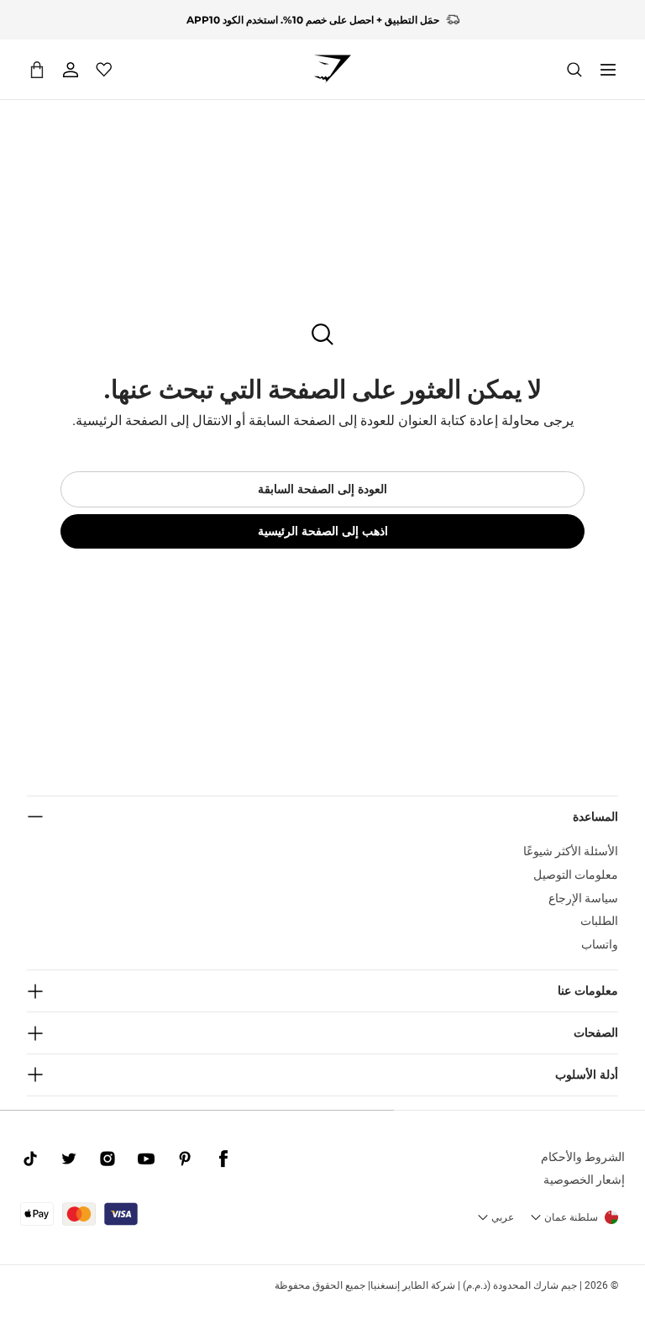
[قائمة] (608, 70)
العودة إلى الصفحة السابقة (322, 489)
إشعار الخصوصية (584, 1179)
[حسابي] (70, 69)
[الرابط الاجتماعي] (223, 1159)
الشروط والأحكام (583, 1157)
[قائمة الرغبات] (104, 69)
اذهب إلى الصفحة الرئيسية (323, 531)
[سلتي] (37, 69)
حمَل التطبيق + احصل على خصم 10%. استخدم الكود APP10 (312, 17)
